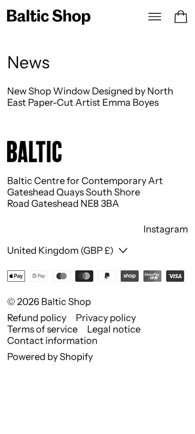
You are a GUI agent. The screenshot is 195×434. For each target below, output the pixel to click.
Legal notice (114, 329)
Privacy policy (106, 317)
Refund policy (36, 317)
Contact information (52, 340)
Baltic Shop (66, 301)
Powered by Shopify (50, 356)
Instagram (165, 229)
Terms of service (42, 329)
